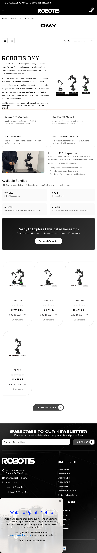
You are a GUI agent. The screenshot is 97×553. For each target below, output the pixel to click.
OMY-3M (17, 370)
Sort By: (67, 41)
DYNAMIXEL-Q (64, 469)
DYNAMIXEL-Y (64, 478)
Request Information (48, 241)
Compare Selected (46, 407)
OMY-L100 (48, 300)
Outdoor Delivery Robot (67, 495)
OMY (32, 18)
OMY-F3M (80, 300)
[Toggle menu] (4, 11)
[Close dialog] (60, 501)
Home (4, 18)
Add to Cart (15, 315)
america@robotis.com (16, 477)
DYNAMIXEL (63, 486)
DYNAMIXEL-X (64, 473)
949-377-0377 (12, 482)
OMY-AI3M (17, 300)
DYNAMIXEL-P (64, 482)
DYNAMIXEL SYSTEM (18, 18)
